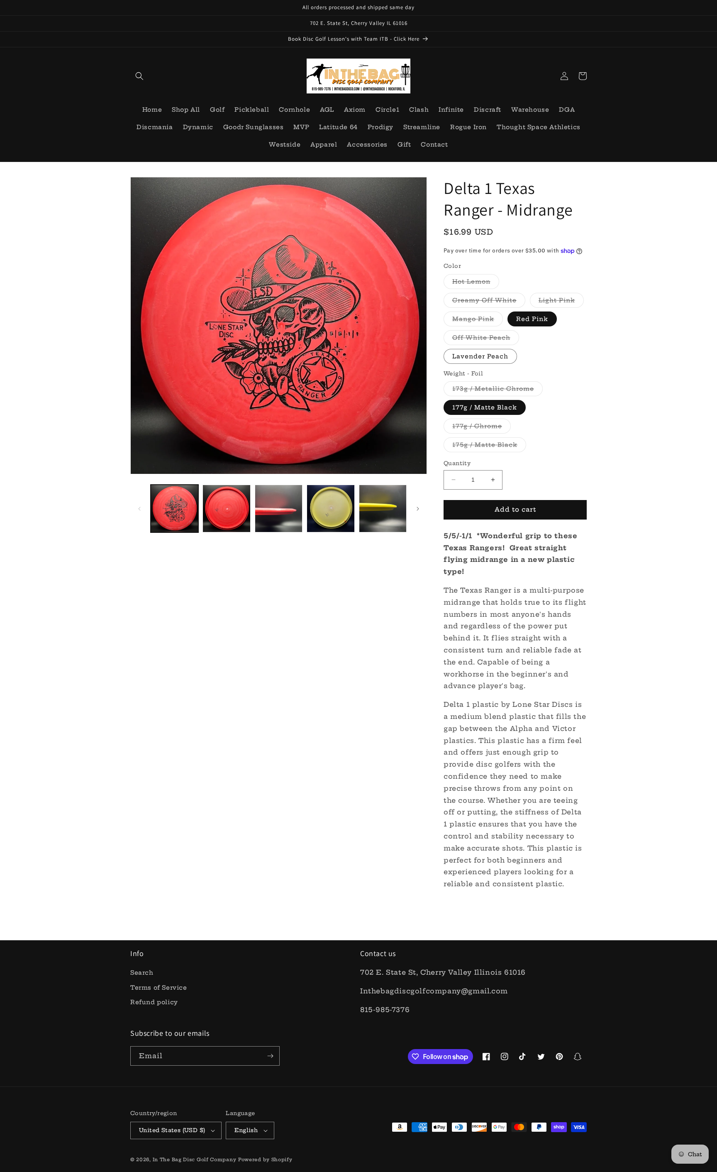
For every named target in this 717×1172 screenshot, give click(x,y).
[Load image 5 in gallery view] (330, 508)
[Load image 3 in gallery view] (278, 508)
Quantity (457, 463)
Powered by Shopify (265, 1159)
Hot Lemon (475, 283)
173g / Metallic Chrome (497, 390)
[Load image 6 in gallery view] (383, 508)
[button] (139, 76)
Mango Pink (477, 320)
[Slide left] (139, 509)
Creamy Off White (488, 302)
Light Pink (561, 302)
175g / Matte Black (489, 446)
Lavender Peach (480, 356)
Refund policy (154, 1002)
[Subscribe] (270, 1056)
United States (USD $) (172, 1130)
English (246, 1130)
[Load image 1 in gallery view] (174, 508)
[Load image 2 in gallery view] (226, 508)
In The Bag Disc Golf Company (195, 1159)
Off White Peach (485, 339)
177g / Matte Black (484, 407)
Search (142, 972)
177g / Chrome (481, 428)
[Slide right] (418, 509)
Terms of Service (158, 987)
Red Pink (532, 319)
